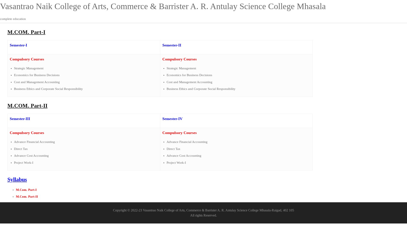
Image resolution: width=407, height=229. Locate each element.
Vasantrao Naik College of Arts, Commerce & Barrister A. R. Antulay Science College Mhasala (163, 6)
